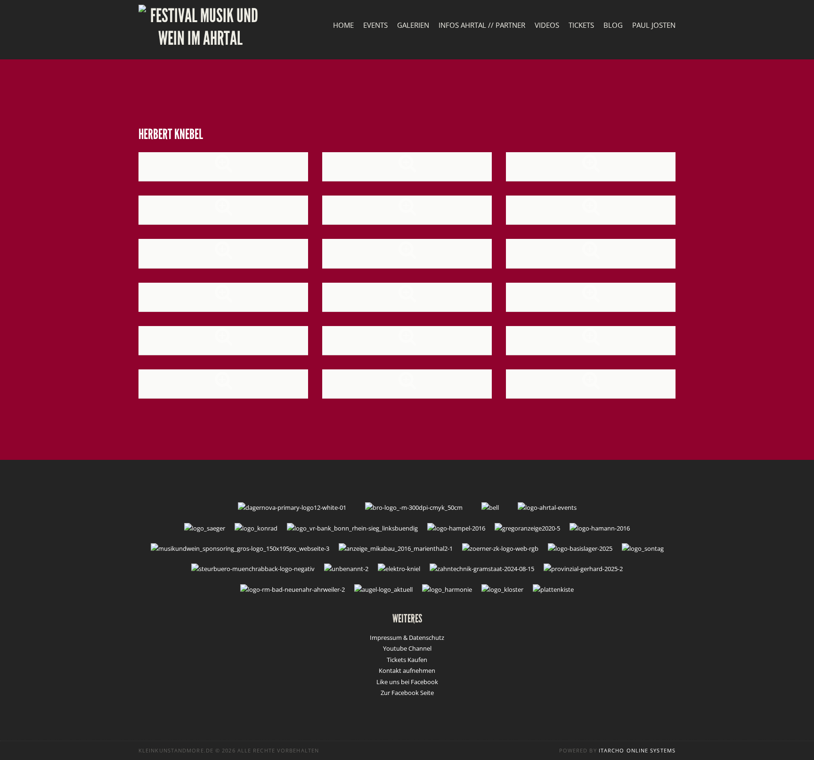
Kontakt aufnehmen (407, 670)
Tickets (581, 25)
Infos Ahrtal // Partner (482, 25)
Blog (613, 25)
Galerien (413, 25)
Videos (547, 25)
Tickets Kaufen (407, 659)
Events (375, 25)
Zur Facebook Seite (407, 692)
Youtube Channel (407, 648)
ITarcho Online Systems (637, 750)
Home (343, 25)
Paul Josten (654, 25)
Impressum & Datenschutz (407, 637)
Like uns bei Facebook (407, 682)
